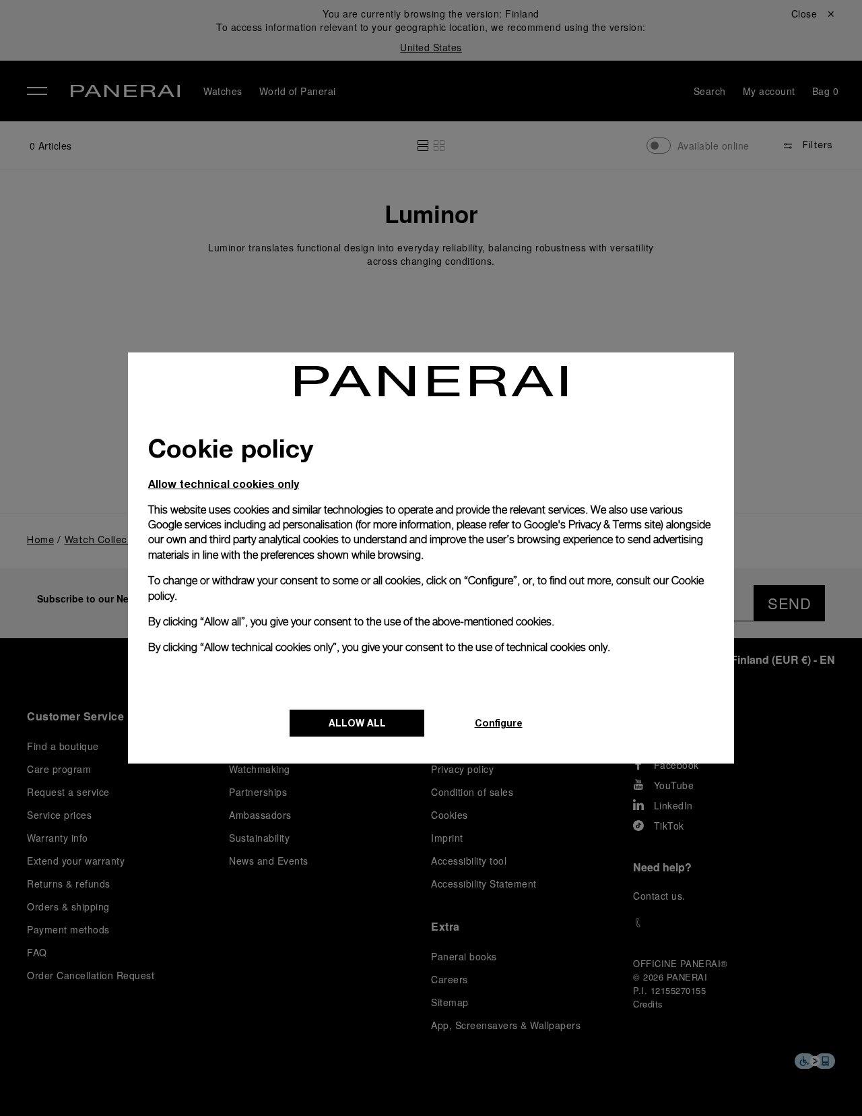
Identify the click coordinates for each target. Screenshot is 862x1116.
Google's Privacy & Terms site (592, 524)
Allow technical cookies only (223, 483)
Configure (499, 722)
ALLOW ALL (357, 722)
